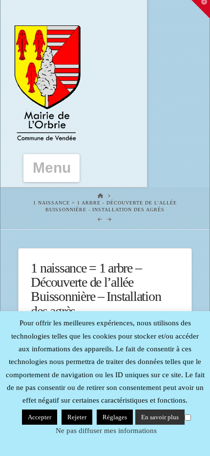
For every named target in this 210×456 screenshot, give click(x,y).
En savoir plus (160, 417)
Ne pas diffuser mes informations (106, 430)
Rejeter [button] (76, 417)
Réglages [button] (115, 417)
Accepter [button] (39, 417)
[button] (51, 168)
